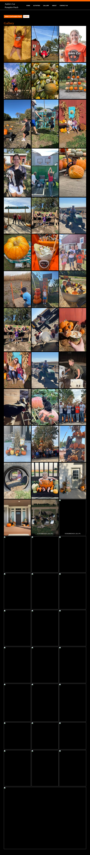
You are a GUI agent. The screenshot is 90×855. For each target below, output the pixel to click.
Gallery (46, 5)
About (54, 5)
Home (28, 5)
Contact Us (64, 5)
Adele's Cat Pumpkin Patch (13, 16)
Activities (36, 5)
